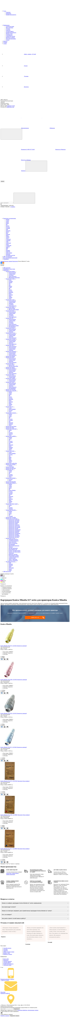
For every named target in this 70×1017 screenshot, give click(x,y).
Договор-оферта (10, 31)
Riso (7, 233)
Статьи (7, 40)
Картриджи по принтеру (12, 518)
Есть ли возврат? (7, 914)
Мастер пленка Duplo (14, 309)
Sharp (7, 235)
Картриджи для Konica (14, 524)
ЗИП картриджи (7, 571)
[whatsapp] (52, 117)
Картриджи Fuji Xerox (11, 426)
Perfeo (10, 570)
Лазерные (11, 303)
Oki (9, 283)
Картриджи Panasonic (11, 351)
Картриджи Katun (10, 451)
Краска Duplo (12, 308)
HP (6, 224)
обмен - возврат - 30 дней (30, 54)
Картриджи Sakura (10, 367)
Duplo (7, 222)
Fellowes (11, 565)
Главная (2, 261)
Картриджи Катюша (10, 389)
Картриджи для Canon (14, 521)
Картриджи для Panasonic (15, 529)
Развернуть (3, 584)
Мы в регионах (9, 27)
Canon (7, 220)
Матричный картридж (14, 545)
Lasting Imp (8, 245)
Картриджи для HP (13, 523)
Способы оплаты (7, 948)
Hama (10, 566)
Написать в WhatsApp (60, 149)
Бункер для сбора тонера (14, 550)
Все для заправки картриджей (10, 257)
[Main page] (11, 98)
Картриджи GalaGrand (11, 428)
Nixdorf (10, 282)
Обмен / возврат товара (8, 951)
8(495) (11, 105)
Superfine (8, 254)
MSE (7, 247)
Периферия (6, 259)
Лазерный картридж (13, 539)
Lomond (8, 246)
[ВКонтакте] (1, 263)
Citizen (10, 486)
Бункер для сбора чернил (14, 551)
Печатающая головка (14, 325)
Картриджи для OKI (13, 528)
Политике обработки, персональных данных (28, 1010)
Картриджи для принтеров (9, 218)
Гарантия (8, 30)
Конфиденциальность (11, 14)
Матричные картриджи (14, 277)
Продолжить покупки (14, 1015)
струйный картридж (7, 588)
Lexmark (8, 228)
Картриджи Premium (11, 478)
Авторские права (10, 26)
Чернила (11, 546)
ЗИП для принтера (7, 256)
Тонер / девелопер (13, 559)
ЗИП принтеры (6, 267)
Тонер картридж (12, 276)
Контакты (26, 86)
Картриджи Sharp (10, 374)
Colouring (8, 240)
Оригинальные (12, 272)
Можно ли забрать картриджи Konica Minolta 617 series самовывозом (21, 903)
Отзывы (5, 42)
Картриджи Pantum (10, 356)
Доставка (26, 76)
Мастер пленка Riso (13, 366)
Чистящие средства (10, 255)
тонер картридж (6, 590)
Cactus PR (8, 239)
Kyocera (8, 227)
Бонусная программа (11, 38)
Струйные (11, 275)
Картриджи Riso (10, 363)
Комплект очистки (13, 554)
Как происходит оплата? (9, 907)
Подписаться (16, 1008)
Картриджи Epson (10, 310)
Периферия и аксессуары (9, 269)
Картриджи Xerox (10, 382)
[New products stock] (1, 204)
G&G (7, 241)
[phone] (11, 117)
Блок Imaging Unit (13, 549)
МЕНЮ (2, 181)
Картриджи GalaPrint (11, 436)
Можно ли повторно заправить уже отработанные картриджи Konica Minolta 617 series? (27, 910)
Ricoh (7, 232)
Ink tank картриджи (13, 548)
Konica (7, 225)
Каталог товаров (8, 261)
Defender (11, 564)
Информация (6, 25)
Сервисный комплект (14, 556)
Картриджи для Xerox (14, 537)
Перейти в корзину (5, 1015)
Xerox (7, 238)
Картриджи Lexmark (11, 339)
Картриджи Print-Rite (11, 481)
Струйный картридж (13, 540)
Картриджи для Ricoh (14, 532)
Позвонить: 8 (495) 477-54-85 (28, 149)
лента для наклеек (6, 592)
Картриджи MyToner (11, 468)
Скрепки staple (12, 558)
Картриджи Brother (10, 271)
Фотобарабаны (12, 326)
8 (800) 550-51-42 (35, 617)
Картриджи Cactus (10, 278)
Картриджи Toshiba (10, 378)
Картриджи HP (9, 318)
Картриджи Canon (10, 299)
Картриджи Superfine (11, 510)
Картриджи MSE (10, 467)
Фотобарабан (12, 544)
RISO (10, 458)
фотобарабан (5, 594)
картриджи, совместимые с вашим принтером (12, 874)
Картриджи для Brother (14, 519)
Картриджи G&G (10, 427)
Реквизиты (8, 13)
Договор (8, 28)
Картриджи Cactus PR (11, 390)
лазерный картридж (6, 587)
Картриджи (15, 261)
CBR (10, 562)
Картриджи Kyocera (10, 332)
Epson (7, 223)
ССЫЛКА (12, 206)
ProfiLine (8, 251)
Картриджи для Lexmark (14, 527)
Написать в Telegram (26, 160)
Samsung (8, 234)
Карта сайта (6, 958)
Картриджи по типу (10, 538)
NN (7, 249)
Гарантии (8, 12)
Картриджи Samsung (11, 368)
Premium (8, 250)
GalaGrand (8, 243)
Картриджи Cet (9, 406)
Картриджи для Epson (14, 522)
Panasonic (8, 230)
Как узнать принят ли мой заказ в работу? (14, 918)
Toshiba (7, 236)
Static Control (9, 252)
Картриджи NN (9, 469)
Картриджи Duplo (10, 307)
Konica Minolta (12, 409)
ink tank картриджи (6, 591)
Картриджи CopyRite (11, 517)
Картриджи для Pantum (14, 530)
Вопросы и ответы (10, 37)
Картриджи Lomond (10, 464)
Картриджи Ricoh (10, 357)
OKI (7, 229)
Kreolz (10, 569)
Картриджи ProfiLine (11, 483)
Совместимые (12, 273)
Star (9, 285)
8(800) (10, 107)
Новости (5, 41)
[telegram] (31, 117)
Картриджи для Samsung (14, 533)
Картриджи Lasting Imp (11, 463)
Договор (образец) (7, 961)
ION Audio (11, 567)
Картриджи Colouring (11, 412)
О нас (4, 11)
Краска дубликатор (13, 560)
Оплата (25, 65)
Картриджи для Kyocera (14, 526)
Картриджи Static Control (12, 503)
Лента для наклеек (13, 543)
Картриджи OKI (10, 345)
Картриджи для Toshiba (14, 535)
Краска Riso (11, 364)
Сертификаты (9, 35)
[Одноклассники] (3, 263)
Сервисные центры (10, 36)
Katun (7, 244)
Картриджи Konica (10, 328)
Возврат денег (9, 33)
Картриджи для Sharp (14, 534)
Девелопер (11, 553)
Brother (7, 219)
